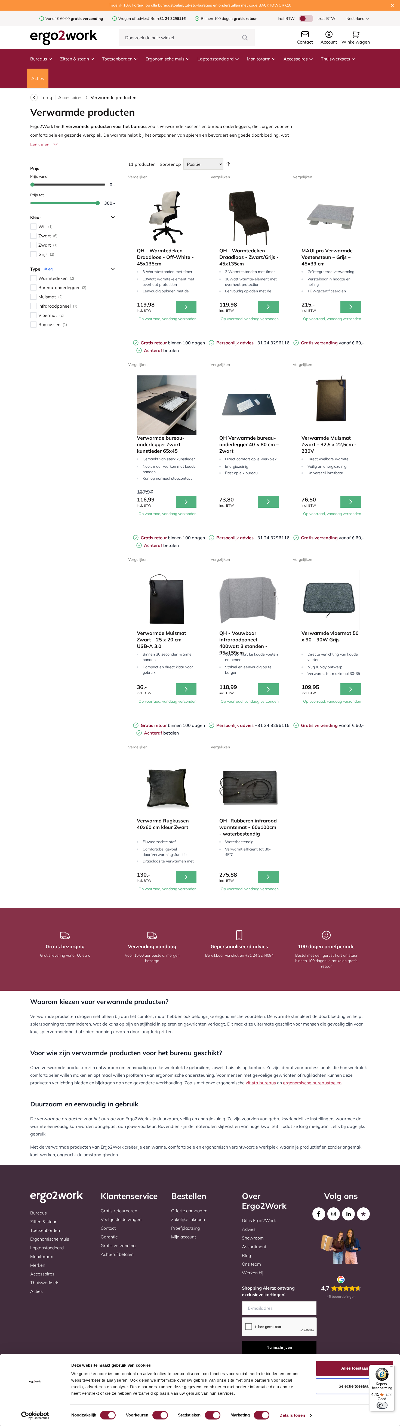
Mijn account (183, 1237)
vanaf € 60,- (332, 342)
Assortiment (254, 1246)
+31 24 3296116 (253, 342)
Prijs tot (37, 194)
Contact (108, 1228)
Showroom (253, 1238)
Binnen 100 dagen (229, 18)
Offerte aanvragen (189, 1210)
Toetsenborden (117, 59)
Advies (249, 1229)
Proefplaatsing (185, 1228)
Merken (37, 1265)
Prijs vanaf (39, 176)
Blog (246, 1255)
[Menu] (391, 1368)
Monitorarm (258, 59)
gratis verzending (87, 18)
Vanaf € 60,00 (58, 18)
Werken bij (252, 1272)
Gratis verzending (118, 1245)
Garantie (109, 1237)
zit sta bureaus (261, 1082)
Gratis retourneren (119, 1210)
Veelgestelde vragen (121, 1219)
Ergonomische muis (165, 59)
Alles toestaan (354, 1368)
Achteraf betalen (117, 1254)
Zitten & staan (74, 59)
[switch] (160, 1415)
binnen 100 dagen (173, 342)
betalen (161, 350)
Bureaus (38, 59)
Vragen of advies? (133, 18)
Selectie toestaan (355, 1386)
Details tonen (292, 1415)
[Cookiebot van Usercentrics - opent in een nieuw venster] (35, 1415)
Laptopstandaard (216, 59)
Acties (37, 78)
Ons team (251, 1264)
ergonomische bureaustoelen (312, 1082)
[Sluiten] (392, 5)
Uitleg (47, 269)
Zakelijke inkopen (188, 1219)
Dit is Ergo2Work (259, 1220)
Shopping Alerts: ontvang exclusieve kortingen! (268, 1291)
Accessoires (296, 59)
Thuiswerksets (335, 59)
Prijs (34, 168)
